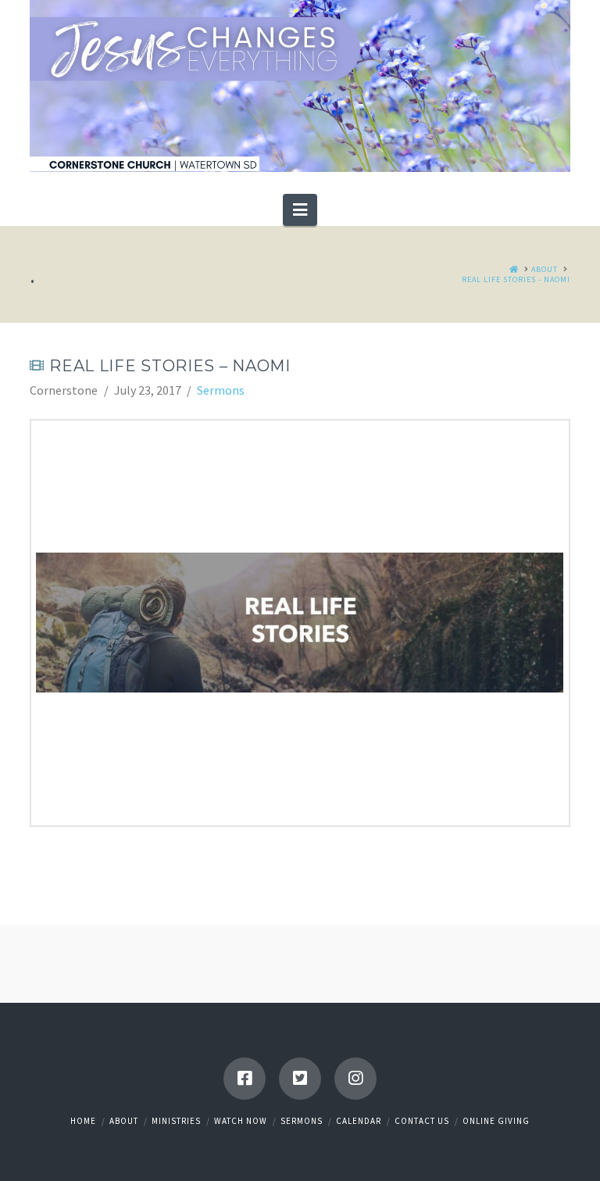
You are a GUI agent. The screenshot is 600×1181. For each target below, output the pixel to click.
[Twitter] (300, 1079)
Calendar (358, 1120)
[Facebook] (244, 1079)
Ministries (176, 1120)
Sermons (221, 390)
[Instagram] (355, 1079)
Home (83, 1120)
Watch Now (240, 1120)
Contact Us (422, 1120)
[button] (300, 209)
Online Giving (496, 1120)
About (123, 1120)
